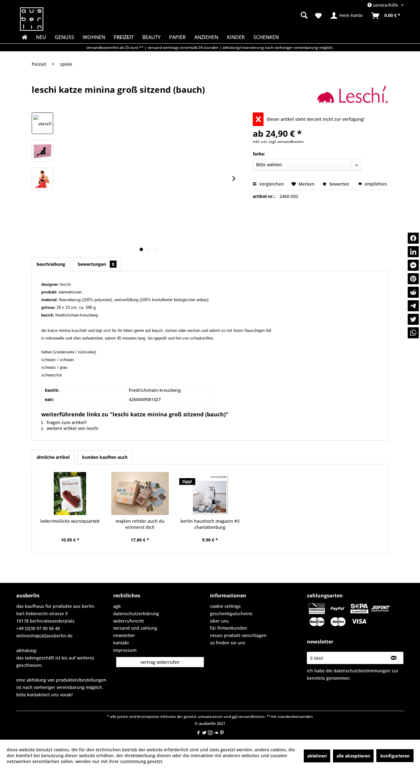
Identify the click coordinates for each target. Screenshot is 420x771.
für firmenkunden (228, 628)
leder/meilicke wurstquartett (70, 521)
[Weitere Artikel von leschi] (352, 95)
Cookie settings (225, 606)
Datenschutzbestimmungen (362, 671)
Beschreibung (51, 264)
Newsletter (124, 635)
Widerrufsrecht (128, 621)
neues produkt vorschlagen (238, 635)
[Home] (24, 37)
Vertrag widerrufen (160, 662)
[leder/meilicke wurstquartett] (70, 493)
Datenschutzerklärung (136, 613)
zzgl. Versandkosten (286, 141)
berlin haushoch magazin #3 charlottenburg (210, 524)
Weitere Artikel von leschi (72, 428)
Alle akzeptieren (353, 756)
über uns (219, 621)
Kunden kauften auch (105, 457)
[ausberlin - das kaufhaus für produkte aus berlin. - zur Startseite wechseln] (31, 19)
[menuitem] (256, 15)
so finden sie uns (227, 643)
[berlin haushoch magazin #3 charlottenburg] (210, 493)
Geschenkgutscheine (231, 613)
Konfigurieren (395, 756)
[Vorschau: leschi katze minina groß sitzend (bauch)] (42, 123)
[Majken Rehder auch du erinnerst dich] (140, 493)
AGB (117, 606)
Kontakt (121, 643)
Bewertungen (96, 264)
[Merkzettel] (318, 16)
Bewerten (339, 184)
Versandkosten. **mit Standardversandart (275, 716)
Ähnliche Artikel (53, 457)
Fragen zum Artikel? (66, 422)
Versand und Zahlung (135, 628)
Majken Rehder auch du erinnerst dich (140, 524)
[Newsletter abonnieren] (393, 658)
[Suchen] (304, 15)
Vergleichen (271, 184)
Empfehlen (375, 184)
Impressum (125, 650)
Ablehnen (317, 756)
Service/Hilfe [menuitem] (385, 5)
